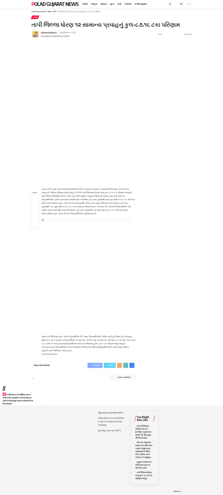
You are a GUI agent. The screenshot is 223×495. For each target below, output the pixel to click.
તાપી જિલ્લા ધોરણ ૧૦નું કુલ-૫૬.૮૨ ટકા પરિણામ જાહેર (143, 475)
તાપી (35, 17)
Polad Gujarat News (54, 4)
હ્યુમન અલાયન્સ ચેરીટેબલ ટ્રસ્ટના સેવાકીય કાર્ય (143, 465)
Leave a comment (124, 377)
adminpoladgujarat (49, 32)
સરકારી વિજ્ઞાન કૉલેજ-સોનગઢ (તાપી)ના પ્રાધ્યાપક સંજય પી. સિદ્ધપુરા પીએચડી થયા (143, 432)
